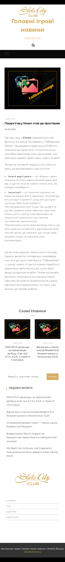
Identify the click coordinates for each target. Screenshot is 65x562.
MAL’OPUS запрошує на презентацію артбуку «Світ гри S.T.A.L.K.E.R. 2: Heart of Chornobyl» (17, 353)
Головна (11, 501)
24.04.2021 (10, 129)
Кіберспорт (12, 517)
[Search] (33, 45)
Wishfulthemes (32, 552)
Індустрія (10, 119)
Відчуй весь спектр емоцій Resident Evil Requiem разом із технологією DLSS (30, 413)
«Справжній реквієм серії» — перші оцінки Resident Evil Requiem (31, 424)
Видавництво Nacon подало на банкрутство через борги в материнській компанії (31, 437)
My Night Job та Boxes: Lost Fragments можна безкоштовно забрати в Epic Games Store (32, 452)
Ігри (8, 506)
